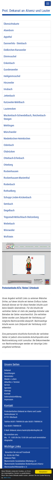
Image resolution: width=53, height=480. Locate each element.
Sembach (8, 203)
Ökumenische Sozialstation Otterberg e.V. (20, 461)
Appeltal (8, 36)
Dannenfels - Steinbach (15, 43)
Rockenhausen (11, 171)
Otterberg (8, 164)
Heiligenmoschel (12, 76)
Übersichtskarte (11, 23)
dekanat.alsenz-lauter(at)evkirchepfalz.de (25, 430)
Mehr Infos (7, 477)
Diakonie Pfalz (9, 458)
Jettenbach (9, 95)
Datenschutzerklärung (12, 396)
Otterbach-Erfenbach (14, 158)
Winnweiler (9, 230)
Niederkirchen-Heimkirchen (17, 138)
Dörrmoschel (10, 56)
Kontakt (7, 394)
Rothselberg (10, 190)
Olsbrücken (9, 151)
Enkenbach (9, 63)
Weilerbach (9, 223)
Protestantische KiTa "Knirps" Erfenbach (20, 287)
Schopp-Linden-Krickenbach (17, 197)
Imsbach (8, 89)
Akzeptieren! (43, 472)
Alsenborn (9, 30)
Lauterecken (10, 108)
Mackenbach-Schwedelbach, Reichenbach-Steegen (25, 117)
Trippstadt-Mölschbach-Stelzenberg (21, 217)
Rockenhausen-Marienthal (17, 177)
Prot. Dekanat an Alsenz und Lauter (26, 11)
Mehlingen (9, 125)
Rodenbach (9, 184)
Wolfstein (8, 236)
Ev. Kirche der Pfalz (11, 455)
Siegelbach (9, 210)
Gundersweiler (11, 69)
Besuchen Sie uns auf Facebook (17, 452)
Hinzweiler (9, 82)
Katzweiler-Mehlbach (14, 102)
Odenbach (9, 145)
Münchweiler (10, 132)
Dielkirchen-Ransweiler (15, 49)
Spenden (7, 388)
